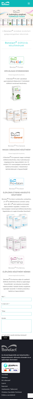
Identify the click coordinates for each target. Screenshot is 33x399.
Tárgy (3, 311)
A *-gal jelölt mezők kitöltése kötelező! (14, 335)
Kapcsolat (5, 386)
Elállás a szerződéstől (8, 395)
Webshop (5, 377)
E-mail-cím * (5, 304)
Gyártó (4, 383)
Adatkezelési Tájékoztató (9, 389)
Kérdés (4, 318)
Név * (3, 296)
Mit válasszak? (6, 380)
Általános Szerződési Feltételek (12, 392)
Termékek (5, 374)
